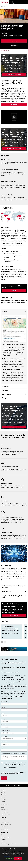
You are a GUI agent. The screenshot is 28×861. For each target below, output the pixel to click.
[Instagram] (17, 786)
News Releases (4, 809)
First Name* (3, 707)
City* (2, 747)
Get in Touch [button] (14, 41)
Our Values (3, 792)
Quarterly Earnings (5, 811)
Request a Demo (14, 104)
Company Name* (4, 718)
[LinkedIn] (21, 786)
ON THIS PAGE (4, 50)
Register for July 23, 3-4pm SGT (14, 148)
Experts (2, 841)
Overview (3, 807)
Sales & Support (4, 819)
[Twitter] (12, 786)
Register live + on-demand (14, 426)
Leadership (3, 839)
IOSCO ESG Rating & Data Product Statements (10, 844)
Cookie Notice (7, 856)
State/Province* (4, 742)
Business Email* (4, 701)
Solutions (4, 6)
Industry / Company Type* (5, 730)
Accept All (18, 858)
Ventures (3, 797)
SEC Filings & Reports (5, 814)
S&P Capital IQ (8, 698)
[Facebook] (14, 786)
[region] (14, 854)
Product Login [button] (14, 45)
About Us (3, 801)
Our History (3, 794)
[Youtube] (19, 786)
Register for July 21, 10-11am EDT (14, 74)
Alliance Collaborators (5, 829)
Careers (2, 834)
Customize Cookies (10, 858)
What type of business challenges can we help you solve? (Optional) (13, 753)
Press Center (3, 799)
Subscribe (14, 290)
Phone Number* (4, 724)
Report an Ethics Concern (6, 824)
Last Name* (3, 713)
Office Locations (4, 826)
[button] (14, 117)
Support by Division (5, 822)
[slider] (14, 633)
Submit (4, 778)
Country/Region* (4, 736)
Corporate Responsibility (6, 837)
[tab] (14, 347)
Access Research (14, 615)
